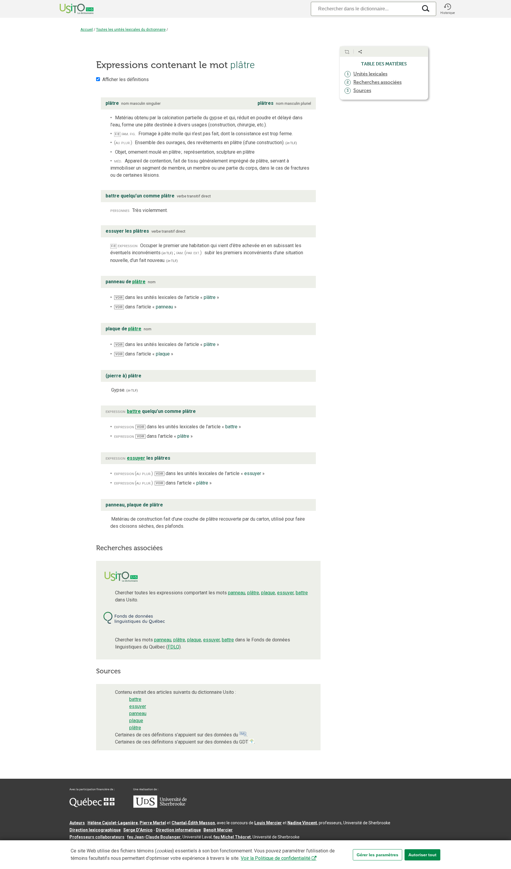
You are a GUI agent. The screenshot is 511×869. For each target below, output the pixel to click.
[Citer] (347, 51)
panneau (236, 593)
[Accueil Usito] (70, 9)
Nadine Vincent (302, 822)
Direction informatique (178, 830)
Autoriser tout (422, 854)
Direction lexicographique (95, 830)
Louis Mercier (268, 822)
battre (302, 593)
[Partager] (360, 51)
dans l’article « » (146, 307)
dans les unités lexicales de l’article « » (167, 297)
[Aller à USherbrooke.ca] (160, 806)
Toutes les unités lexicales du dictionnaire (131, 30)
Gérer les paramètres (377, 854)
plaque (268, 593)
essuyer (285, 593)
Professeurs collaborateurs (96, 837)
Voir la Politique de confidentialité (276, 858)
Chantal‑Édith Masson (193, 822)
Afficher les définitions (125, 79)
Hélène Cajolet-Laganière (113, 822)
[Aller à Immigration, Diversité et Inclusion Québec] (91, 805)
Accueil (86, 30)
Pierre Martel (153, 822)
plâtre (253, 593)
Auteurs (77, 822)
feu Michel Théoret (232, 837)
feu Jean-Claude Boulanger (154, 837)
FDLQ (173, 647)
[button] (447, 9)
